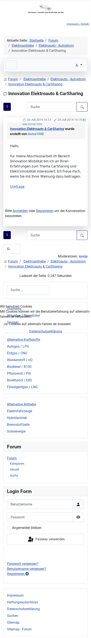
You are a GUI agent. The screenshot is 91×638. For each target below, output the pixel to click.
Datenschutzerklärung (45, 331)
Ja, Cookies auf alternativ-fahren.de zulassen (37, 324)
